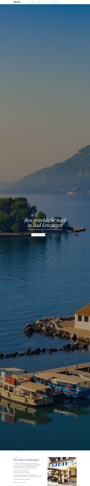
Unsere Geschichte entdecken (20, 482)
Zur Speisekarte (52, 234)
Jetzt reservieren (38, 234)
